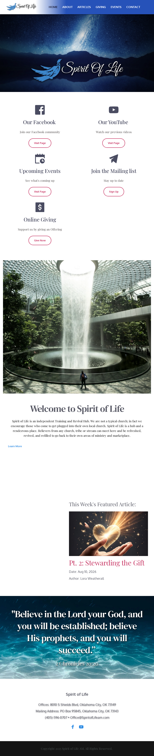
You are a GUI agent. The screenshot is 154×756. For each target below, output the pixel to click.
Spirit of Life (77, 694)
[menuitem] (53, 7)
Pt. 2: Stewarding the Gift (107, 562)
